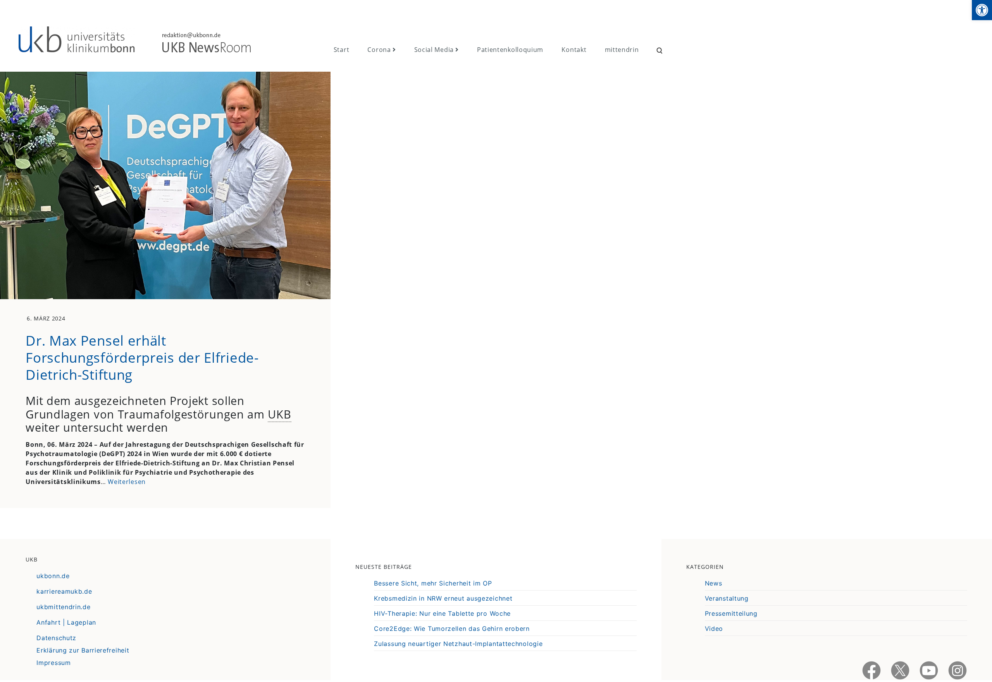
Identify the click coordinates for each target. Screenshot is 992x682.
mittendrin (622, 49)
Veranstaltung (727, 598)
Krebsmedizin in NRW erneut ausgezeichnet (443, 598)
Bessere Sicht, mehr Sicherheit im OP (433, 583)
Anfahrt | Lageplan (66, 622)
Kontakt (573, 49)
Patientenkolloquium (510, 49)
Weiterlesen (127, 481)
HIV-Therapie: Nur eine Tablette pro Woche (442, 613)
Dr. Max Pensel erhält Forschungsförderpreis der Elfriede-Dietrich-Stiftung (142, 357)
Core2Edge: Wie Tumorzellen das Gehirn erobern (452, 628)
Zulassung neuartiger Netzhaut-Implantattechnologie (458, 644)
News (713, 583)
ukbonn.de (52, 576)
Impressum (53, 662)
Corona (379, 49)
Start (342, 49)
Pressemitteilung (731, 613)
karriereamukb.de (64, 591)
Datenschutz (56, 638)
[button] (982, 10)
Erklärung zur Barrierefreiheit (82, 650)
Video (714, 628)
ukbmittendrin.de (63, 607)
